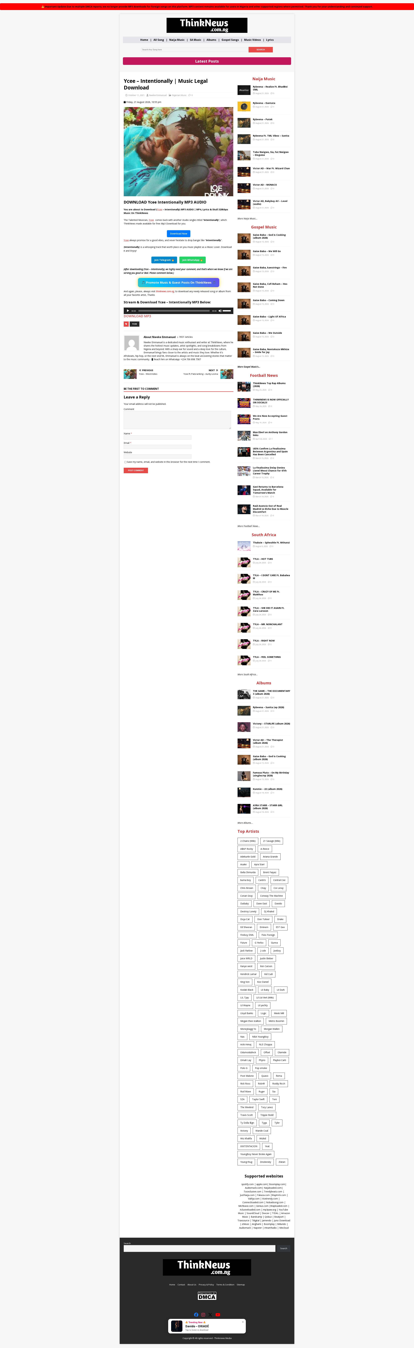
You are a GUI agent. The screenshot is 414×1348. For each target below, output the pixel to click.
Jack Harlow (246, 950)
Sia (273, 1091)
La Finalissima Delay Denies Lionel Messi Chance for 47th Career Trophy (270, 470)
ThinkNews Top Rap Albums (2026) (269, 385)
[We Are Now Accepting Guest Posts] (244, 422)
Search (127, 1243)
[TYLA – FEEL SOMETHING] (244, 663)
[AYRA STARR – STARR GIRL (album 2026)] (244, 811)
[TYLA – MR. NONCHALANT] (244, 630)
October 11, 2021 (136, 95)
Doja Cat (245, 919)
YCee (134, 324)
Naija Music (177, 40)
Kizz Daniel (263, 981)
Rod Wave (245, 1091)
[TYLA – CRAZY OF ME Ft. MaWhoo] (244, 598)
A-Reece (265, 848)
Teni (274, 1099)
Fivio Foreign (268, 934)
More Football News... (249, 526)
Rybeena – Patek (262, 119)
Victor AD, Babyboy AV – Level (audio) (270, 202)
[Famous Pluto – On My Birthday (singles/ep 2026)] (244, 778)
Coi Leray (278, 887)
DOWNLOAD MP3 (137, 316)
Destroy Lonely (248, 911)
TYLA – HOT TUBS (263, 558)
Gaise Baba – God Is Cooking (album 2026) (269, 236)
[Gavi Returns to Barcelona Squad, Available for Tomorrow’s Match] (244, 493)
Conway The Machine (271, 895)
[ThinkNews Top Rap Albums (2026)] (244, 389)
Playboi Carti (279, 1060)
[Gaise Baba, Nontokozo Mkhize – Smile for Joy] (244, 355)
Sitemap (241, 1284)
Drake (280, 919)
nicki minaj (245, 1044)
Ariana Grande (270, 856)
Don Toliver (263, 919)
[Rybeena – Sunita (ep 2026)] (244, 713)
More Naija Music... (247, 218)
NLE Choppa (265, 1044)
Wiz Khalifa (246, 1138)
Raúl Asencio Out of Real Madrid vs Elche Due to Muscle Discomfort (270, 508)
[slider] (227, 310)
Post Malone (247, 1075)
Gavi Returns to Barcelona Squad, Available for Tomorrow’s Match (268, 489)
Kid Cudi (268, 974)
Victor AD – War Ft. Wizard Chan (271, 168)
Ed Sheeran (246, 927)
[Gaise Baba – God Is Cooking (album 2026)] (244, 241)
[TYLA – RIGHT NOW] (244, 647)
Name (127, 433)
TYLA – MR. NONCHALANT (268, 624)
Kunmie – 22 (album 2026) (267, 788)
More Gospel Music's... (249, 366)
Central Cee (279, 880)
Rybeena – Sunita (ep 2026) (268, 707)
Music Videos (252, 40)
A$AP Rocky (246, 848)
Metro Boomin (276, 1020)
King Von (245, 981)
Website (128, 452)
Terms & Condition (225, 1284)
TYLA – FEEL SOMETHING (267, 656)
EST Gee (280, 927)
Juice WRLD (246, 958)
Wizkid (262, 1138)
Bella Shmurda (248, 872)
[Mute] (220, 310)
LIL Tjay (244, 997)
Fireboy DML (247, 934)
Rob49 (261, 1083)
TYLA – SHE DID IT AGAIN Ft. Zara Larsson (268, 609)
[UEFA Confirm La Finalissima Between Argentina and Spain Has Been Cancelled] (244, 454)
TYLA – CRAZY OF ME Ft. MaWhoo (266, 593)
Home (144, 40)
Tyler (277, 1122)
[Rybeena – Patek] (244, 125)
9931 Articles (186, 336)
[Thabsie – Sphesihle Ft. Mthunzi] (244, 549)
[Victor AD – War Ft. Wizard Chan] (244, 174)
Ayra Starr (259, 864)
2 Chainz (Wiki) (248, 840)
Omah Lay (245, 1060)
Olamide (282, 1052)
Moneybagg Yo (248, 1028)
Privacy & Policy (206, 1284)
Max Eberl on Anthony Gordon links (270, 434)
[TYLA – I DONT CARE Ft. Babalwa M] (244, 581)
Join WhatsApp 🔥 (192, 259)
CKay (263, 887)
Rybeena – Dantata (264, 103)
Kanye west (246, 966)
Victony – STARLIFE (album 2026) (271, 723)
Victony (244, 1130)
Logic (263, 1013)
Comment (129, 409)
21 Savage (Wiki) (271, 840)
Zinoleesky (265, 1161)
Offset (267, 1052)
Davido (278, 903)
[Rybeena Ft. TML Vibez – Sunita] (244, 142)
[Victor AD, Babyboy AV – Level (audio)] (244, 207)
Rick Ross (245, 1083)
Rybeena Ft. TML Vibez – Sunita (271, 135)
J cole (263, 950)
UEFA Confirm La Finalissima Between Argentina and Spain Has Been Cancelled (270, 451)
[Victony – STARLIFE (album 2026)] (244, 729)
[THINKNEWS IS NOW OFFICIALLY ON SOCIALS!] (244, 405)
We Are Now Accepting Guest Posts (270, 417)
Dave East (261, 903)
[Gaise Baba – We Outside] (244, 339)
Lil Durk (281, 989)
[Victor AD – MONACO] (244, 191)
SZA (242, 1099)
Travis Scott (246, 1114)
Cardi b (262, 880)
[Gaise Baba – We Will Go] (244, 257)
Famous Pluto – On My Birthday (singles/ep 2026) (271, 774)
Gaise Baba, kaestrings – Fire (270, 267)
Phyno (262, 1060)
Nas (242, 1036)
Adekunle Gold (247, 856)
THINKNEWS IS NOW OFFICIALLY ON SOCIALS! (271, 401)
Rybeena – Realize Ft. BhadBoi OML (270, 88)
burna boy (245, 880)
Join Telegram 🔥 (164, 259)
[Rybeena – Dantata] (244, 109)
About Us (191, 1284)
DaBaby (244, 903)
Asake (243, 864)
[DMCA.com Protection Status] (207, 1298)
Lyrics (270, 40)
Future (243, 942)
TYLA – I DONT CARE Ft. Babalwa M (271, 577)
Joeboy (277, 950)
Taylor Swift (258, 1099)
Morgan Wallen (272, 1028)
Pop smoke (261, 1068)
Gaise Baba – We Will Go (267, 251)
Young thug (246, 1161)
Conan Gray (246, 895)
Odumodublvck (248, 1052)
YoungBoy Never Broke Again (256, 1154)
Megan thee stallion (250, 1020)
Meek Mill (279, 1013)
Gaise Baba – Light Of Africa (269, 316)
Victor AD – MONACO (265, 184)
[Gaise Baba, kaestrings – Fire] (244, 274)
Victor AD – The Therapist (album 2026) (268, 741)
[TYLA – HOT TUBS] (244, 565)
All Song (158, 40)
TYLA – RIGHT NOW (264, 640)
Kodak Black (246, 989)
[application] (178, 311)
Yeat (267, 1146)
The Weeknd (246, 1107)
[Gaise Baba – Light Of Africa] (244, 323)
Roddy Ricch (278, 1083)
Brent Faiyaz (269, 872)
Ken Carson (266, 966)
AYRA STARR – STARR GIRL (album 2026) (268, 807)
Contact (181, 1284)
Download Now (178, 233)
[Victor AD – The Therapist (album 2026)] (244, 746)
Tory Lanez (267, 1107)
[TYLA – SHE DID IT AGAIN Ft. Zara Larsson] (244, 614)
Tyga (264, 1122)
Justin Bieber (266, 958)
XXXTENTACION (248, 1146)
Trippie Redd (266, 1114)
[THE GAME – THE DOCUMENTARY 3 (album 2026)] (244, 697)
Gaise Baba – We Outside (267, 332)
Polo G (243, 1068)
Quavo (264, 1075)
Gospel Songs (230, 40)
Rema (279, 1075)
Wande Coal (262, 1130)
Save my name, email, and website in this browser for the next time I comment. (168, 461)
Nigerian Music (179, 95)
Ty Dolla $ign (247, 1122)
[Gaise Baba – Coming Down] (244, 306)
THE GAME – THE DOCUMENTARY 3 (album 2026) (271, 692)
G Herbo (259, 942)
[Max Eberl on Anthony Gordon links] (244, 438)
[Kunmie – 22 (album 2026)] (244, 795)
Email (127, 442)
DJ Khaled (269, 911)
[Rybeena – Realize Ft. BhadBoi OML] (244, 92)
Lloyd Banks (246, 1013)
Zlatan (282, 1161)
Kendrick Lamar (248, 974)
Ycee (159, 209)
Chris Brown (246, 887)
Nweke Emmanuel (158, 95)
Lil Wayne (245, 1005)
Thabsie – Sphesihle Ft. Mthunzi (271, 542)
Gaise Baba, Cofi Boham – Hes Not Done (270, 285)
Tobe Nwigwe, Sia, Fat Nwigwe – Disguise (271, 153)
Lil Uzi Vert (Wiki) (265, 997)
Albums (211, 40)
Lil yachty (263, 1005)
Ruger (262, 1091)
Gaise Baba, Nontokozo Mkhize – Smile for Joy (271, 351)
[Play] (128, 310)
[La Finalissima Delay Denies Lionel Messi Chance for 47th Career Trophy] (244, 474)
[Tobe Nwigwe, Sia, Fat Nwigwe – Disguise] (244, 158)
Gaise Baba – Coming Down (268, 300)
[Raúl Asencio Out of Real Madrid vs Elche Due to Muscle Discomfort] (244, 512)
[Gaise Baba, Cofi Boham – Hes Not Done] (244, 290)
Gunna (274, 942)
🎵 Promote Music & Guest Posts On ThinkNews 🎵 (179, 282)
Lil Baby (265, 989)
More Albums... (245, 822)
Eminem (264, 927)
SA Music (195, 40)
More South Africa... (248, 674)
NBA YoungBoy (260, 1036)
